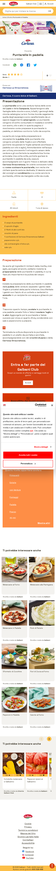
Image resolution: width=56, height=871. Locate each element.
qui (31, 431)
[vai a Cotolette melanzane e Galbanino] (13, 763)
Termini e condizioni (28, 830)
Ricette (10, 17)
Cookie (28, 823)
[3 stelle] (15, 74)
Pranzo (13, 512)
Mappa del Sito (28, 833)
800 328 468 (37, 869)
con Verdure (15, 490)
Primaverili (14, 475)
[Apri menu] (4, 4)
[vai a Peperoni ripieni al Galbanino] (37, 763)
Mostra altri (44, 523)
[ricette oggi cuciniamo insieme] (28, 28)
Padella (13, 504)
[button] (49, 739)
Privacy (28, 827)
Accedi (28, 383)
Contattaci (28, 840)
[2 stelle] (12, 74)
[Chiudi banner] (52, 405)
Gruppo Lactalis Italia (28, 836)
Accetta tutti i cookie (28, 455)
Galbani (5, 17)
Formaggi (14, 497)
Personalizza (26, 463)
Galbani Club (31, 4)
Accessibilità (28, 843)
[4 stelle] (18, 74)
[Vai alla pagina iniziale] (28, 817)
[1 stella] (8, 74)
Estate (13, 482)
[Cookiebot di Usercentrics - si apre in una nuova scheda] (35, 405)
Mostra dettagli (41, 447)
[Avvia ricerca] (48, 11)
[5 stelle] (21, 74)
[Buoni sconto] (41, 3)
